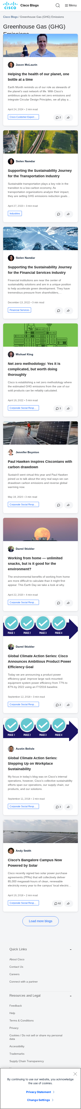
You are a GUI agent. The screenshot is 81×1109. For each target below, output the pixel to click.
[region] (40, 1088)
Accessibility (16, 1046)
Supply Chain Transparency (26, 1061)
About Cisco (16, 959)
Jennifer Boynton (27, 452)
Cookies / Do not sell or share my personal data (35, 1037)
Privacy (13, 1027)
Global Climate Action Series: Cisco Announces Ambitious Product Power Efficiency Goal (39, 661)
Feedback (15, 1005)
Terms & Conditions (21, 1020)
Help (12, 1013)
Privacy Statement (38, 1092)
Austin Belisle (25, 748)
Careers (14, 974)
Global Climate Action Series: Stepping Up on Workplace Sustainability (32, 763)
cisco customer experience (23, 117)
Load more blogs (40, 921)
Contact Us (16, 966)
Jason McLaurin (26, 64)
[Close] (75, 1074)
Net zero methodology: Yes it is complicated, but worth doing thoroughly (34, 369)
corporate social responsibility (23, 408)
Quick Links (18, 949)
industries (15, 213)
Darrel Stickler (25, 548)
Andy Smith (23, 850)
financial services (19, 310)
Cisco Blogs (29, 5)
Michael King (24, 354)
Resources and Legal (24, 995)
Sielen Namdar (25, 161)
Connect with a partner (23, 981)
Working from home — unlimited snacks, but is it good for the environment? (35, 563)
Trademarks (16, 1053)
